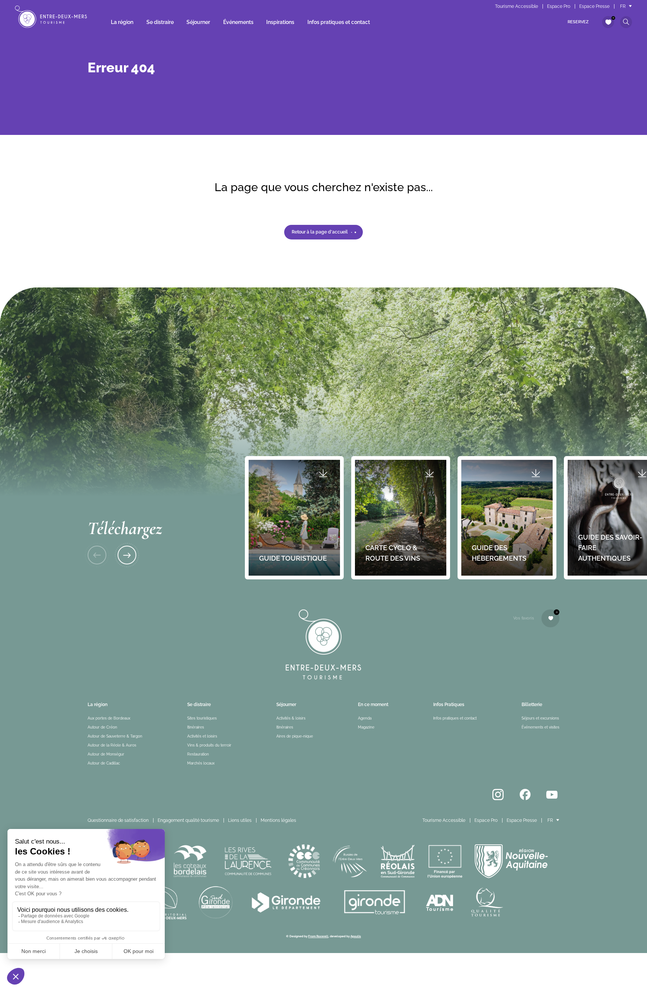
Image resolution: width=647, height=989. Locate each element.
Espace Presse (594, 6)
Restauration (198, 754)
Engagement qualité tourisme (188, 820)
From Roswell (318, 936)
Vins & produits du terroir (209, 745)
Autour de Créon (102, 727)
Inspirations (280, 22)
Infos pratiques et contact (338, 22)
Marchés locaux (201, 763)
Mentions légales (278, 820)
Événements (238, 22)
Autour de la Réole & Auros (112, 745)
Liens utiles (240, 820)
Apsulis (355, 936)
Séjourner (198, 22)
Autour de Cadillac (104, 763)
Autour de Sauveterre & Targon (115, 736)
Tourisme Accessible (516, 6)
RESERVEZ (578, 21)
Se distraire (160, 22)
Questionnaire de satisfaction (118, 820)
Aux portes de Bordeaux (109, 718)
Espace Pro (558, 6)
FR (623, 6)
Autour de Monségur (106, 754)
